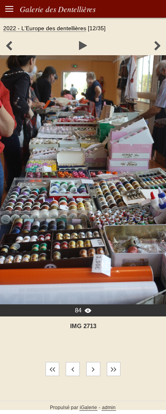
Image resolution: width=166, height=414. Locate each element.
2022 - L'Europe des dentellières (44, 28)
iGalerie (88, 407)
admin (109, 407)
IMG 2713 (83, 325)
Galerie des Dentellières (57, 9)
